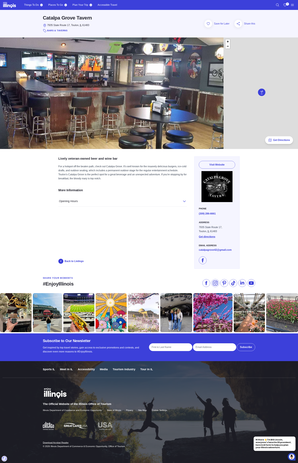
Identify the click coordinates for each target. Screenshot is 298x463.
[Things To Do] (41, 5)
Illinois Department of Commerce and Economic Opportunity (72, 410)
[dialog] (4, 458)
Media (104, 369)
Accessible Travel (107, 5)
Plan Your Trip (80, 5)
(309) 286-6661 (207, 213)
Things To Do (31, 5)
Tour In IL (146, 369)
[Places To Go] (66, 5)
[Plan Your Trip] (91, 5)
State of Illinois (114, 410)
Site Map (142, 410)
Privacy (129, 410)
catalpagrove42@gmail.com (215, 250)
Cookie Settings (159, 410)
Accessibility (86, 369)
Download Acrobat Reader (56, 442)
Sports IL (49, 369)
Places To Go (55, 5)
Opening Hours (68, 201)
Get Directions (281, 140)
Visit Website (217, 164)
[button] (261, 92)
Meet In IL (66, 369)
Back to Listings (74, 261)
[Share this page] (238, 24)
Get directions (207, 236)
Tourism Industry (124, 369)
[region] (277, 4)
